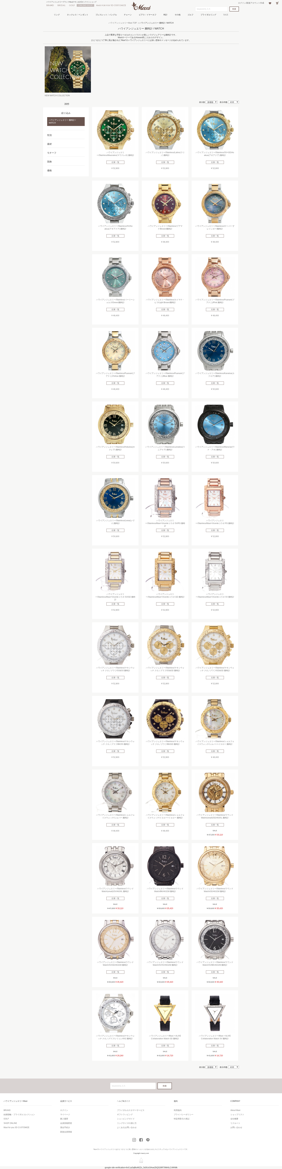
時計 (165, 14)
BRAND (50, 5)
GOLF (72, 5)
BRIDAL (61, 5)
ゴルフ (190, 14)
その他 (177, 14)
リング (57, 14)
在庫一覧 (115, 162)
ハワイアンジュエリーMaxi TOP (123, 23)
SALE (225, 14)
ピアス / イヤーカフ (147, 14)
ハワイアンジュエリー (107, 1149)
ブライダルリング (208, 14)
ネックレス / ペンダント (77, 14)
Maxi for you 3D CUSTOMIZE (111, 5)
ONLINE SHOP (85, 5)
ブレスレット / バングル (106, 14)
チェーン (128, 14)
